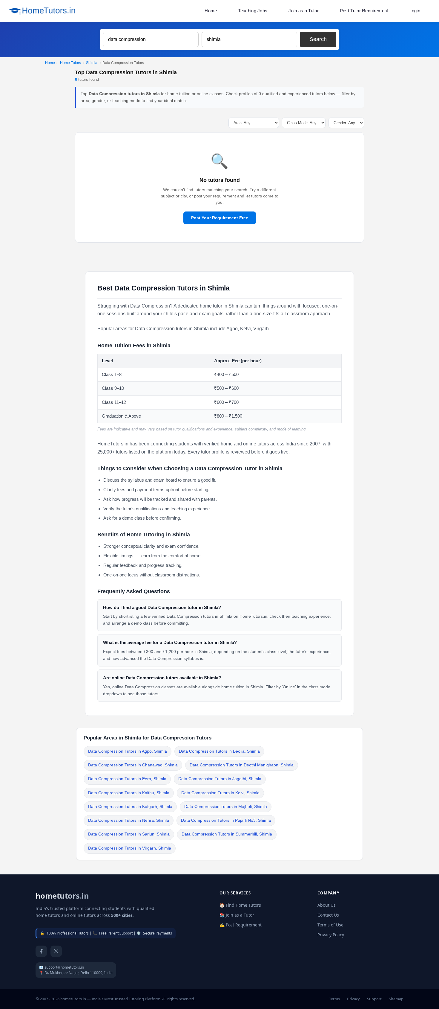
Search (318, 39)
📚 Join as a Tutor (237, 915)
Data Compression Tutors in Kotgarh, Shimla (130, 806)
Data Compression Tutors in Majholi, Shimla (225, 806)
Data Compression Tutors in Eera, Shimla (127, 779)
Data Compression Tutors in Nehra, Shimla (128, 820)
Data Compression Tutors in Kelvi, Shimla (220, 793)
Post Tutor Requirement (364, 10)
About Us (326, 905)
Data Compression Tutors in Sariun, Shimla (129, 834)
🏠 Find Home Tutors (240, 905)
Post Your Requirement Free (219, 217)
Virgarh (261, 328)
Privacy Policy (330, 935)
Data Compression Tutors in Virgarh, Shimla (129, 848)
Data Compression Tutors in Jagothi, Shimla (219, 779)
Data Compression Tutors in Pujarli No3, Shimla (226, 820)
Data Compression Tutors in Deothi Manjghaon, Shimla (242, 765)
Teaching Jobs (252, 10)
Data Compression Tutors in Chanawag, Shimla (133, 765)
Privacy (353, 999)
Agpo (232, 328)
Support (374, 999)
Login (414, 10)
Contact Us (328, 915)
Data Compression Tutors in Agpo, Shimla (127, 751)
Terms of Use (330, 925)
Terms (334, 999)
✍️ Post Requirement (241, 925)
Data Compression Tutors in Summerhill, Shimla (227, 834)
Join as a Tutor (303, 10)
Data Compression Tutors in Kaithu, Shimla (128, 793)
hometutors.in (62, 896)
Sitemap (396, 999)
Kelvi (245, 328)
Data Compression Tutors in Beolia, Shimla (219, 751)
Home (211, 10)
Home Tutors (70, 63)
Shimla (91, 63)
